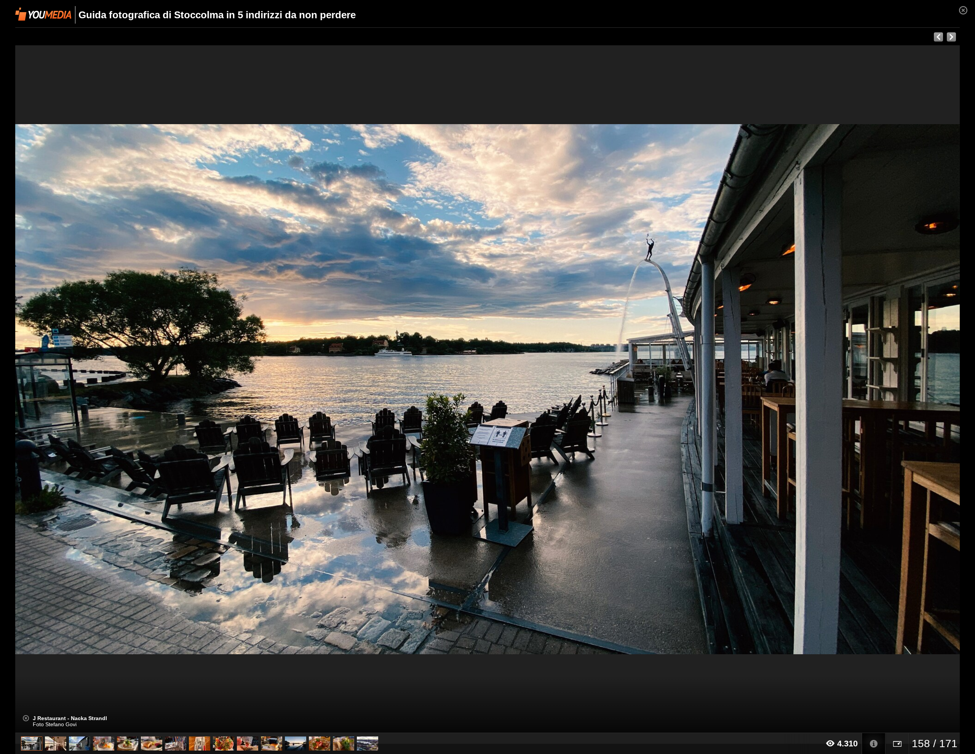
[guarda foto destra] (582, 389)
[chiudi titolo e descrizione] (26, 718)
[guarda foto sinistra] (109, 389)
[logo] (43, 14)
